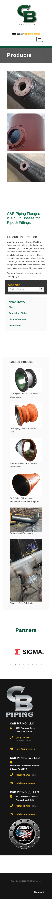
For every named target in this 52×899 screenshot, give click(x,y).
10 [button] (28, 668)
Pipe (11, 307)
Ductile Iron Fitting (18, 313)
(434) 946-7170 (23, 806)
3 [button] (19, 664)
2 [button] (15, 664)
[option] (26, 651)
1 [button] (10, 664)
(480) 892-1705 (23, 775)
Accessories (15, 325)
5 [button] (28, 664)
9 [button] (23, 668)
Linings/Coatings (17, 319)
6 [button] (32, 664)
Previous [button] (5, 651)
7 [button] (36, 664)
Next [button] (46, 651)
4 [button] (23, 664)
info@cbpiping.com (25, 749)
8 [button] (41, 664)
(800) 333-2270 (18, 34)
